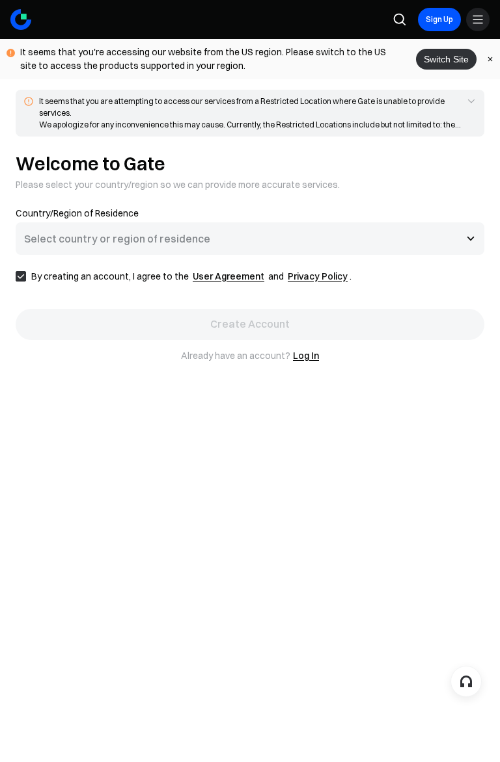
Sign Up (439, 19)
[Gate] (20, 19)
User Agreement (228, 276)
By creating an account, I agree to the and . (191, 276)
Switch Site (446, 59)
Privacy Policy (318, 276)
